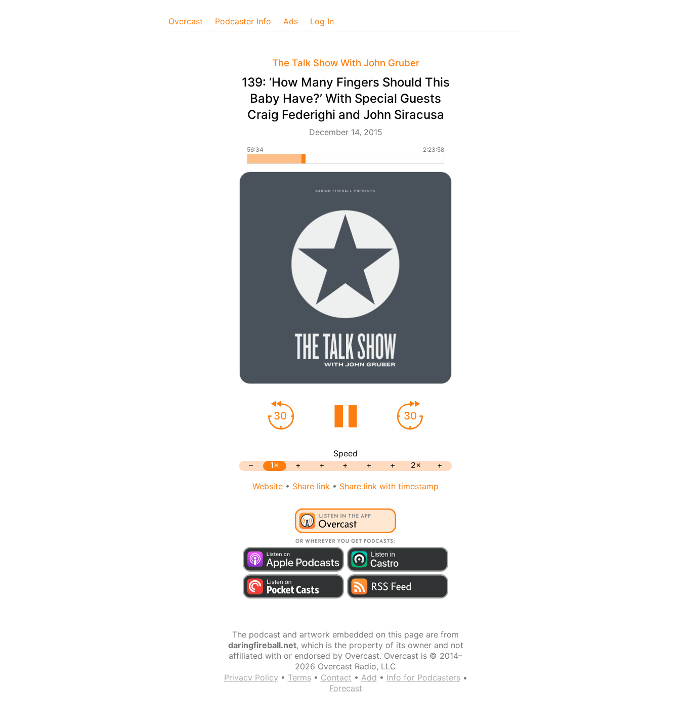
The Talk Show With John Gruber (345, 63)
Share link (311, 486)
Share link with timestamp (389, 486)
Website (267, 486)
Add (369, 677)
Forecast (345, 688)
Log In (322, 21)
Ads (290, 21)
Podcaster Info (243, 21)
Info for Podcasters (423, 677)
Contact (336, 677)
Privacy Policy (251, 677)
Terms (299, 677)
